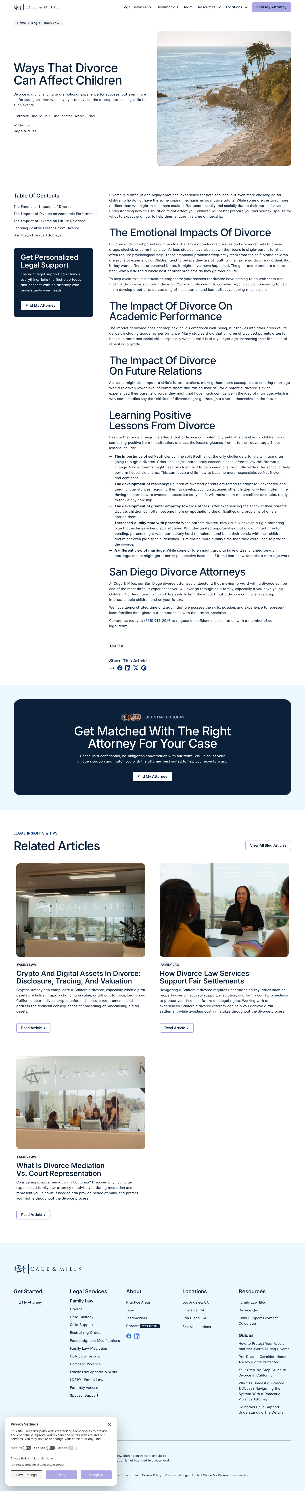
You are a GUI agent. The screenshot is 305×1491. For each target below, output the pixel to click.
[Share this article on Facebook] (120, 668)
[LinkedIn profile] (137, 1336)
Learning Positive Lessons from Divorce (46, 228)
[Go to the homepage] (47, 1269)
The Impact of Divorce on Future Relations (50, 221)
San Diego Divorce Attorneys (37, 235)
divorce (279, 206)
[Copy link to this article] (112, 668)
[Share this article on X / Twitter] (135, 668)
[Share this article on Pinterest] (143, 668)
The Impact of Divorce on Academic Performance (56, 214)
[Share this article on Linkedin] (127, 668)
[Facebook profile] (129, 1336)
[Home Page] (36, 7)
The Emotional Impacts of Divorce (42, 206)
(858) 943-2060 (157, 620)
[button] (137, 7)
